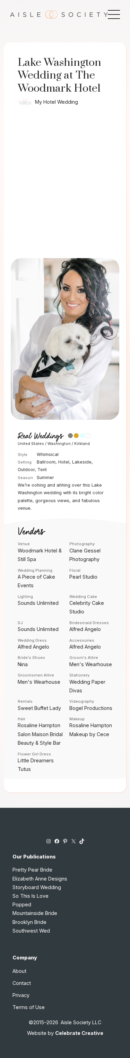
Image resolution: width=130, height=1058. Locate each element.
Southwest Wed (31, 931)
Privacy (20, 995)
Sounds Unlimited (38, 603)
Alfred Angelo (85, 629)
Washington (59, 443)
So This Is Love (30, 896)
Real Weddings (40, 436)
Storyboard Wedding (36, 887)
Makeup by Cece (89, 734)
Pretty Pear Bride (32, 870)
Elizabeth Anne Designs (39, 879)
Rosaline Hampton (39, 725)
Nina (23, 664)
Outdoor (26, 469)
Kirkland (82, 443)
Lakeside (82, 462)
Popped (21, 904)
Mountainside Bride (34, 913)
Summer (45, 477)
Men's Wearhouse (90, 664)
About (19, 971)
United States (31, 443)
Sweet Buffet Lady (39, 708)
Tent (42, 469)
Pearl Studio (83, 577)
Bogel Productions (90, 708)
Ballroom (46, 462)
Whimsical (48, 454)
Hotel (63, 462)
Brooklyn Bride (29, 922)
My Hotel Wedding (56, 102)
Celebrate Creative (79, 1033)
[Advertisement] (65, 190)
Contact (21, 983)
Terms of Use (28, 1007)
